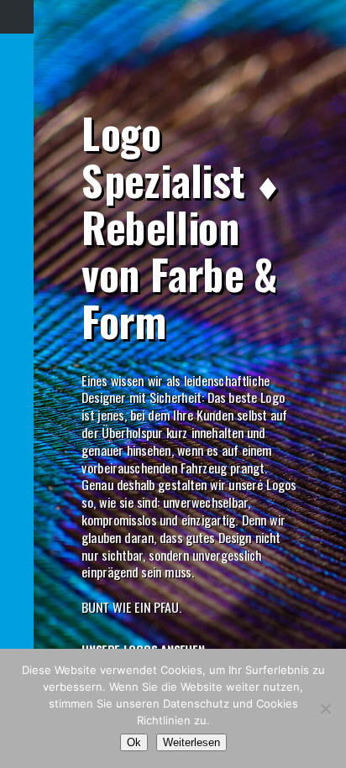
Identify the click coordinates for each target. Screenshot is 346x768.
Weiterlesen (191, 742)
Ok (134, 742)
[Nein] (325, 708)
